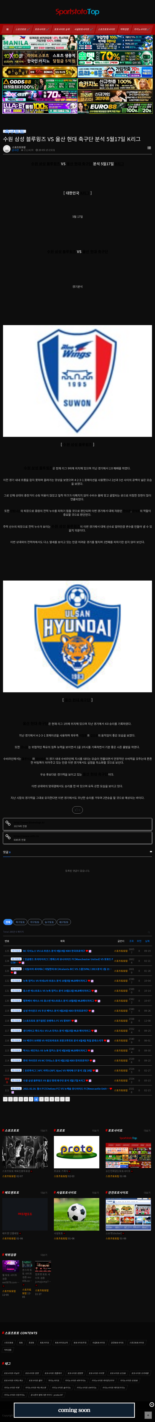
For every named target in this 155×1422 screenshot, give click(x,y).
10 (57, 1099)
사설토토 (58, 1233)
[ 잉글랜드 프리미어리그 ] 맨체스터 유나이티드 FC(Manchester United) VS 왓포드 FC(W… (62, 960)
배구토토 (63, 922)
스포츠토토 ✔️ (22, 29)
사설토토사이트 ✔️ (83, 29)
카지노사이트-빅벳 (12, 1387)
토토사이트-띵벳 (32, 1373)
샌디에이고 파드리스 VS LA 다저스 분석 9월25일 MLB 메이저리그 (57, 1030)
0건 (17, 150)
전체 (8, 922)
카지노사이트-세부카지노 (75, 1380)
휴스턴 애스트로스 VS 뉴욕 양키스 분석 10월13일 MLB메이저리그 (57, 990)
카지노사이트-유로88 (129, 1380)
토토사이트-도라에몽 (140, 1373)
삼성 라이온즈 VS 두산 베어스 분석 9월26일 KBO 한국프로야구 (56, 1010)
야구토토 (34, 922)
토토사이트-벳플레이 (53, 1373)
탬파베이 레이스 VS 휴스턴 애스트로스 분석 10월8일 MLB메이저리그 (59, 1000)
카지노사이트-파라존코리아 (103, 1380)
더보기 (44, 1130)
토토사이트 (115, 1130)
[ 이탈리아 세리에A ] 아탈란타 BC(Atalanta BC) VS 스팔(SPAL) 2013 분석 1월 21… (67, 969)
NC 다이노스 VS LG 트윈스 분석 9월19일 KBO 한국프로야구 (54, 951)
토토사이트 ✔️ (42, 29)
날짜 (147, 941)
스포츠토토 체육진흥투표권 (16, 1171)
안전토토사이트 (118, 1192)
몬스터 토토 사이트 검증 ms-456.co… (27, 1275)
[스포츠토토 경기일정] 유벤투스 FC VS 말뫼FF (47, 1020)
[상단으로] (148, 1415)
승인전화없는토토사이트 (118, 1171)
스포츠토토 (12, 1130)
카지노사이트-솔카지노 (61, 1387)
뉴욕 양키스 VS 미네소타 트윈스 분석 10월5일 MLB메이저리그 (55, 980)
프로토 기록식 (61, 1171)
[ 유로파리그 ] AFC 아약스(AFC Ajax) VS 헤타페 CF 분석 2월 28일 (57, 1070)
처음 (5, 1099)
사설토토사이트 (66, 1192)
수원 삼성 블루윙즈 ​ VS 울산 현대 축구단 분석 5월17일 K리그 (54, 1080)
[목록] (149, 147)
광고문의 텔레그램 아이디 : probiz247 (46, 1394)
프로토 (60, 1130)
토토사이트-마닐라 (12, 1373)
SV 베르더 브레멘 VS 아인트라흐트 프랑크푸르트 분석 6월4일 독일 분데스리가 (63, 1040)
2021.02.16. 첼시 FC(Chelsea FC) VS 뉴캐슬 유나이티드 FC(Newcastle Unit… (66, 1088)
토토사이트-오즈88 (118, 1373)
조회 (131, 941)
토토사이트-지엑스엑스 (13, 1380)
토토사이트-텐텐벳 (75, 1373)
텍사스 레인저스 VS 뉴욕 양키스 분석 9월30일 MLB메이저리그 (55, 1050)
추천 (139, 941)
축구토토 (20, 922)
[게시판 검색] (149, 931)
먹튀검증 (124, 29)
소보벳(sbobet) (114, 1233)
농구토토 (49, 922)
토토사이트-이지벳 (97, 1373)
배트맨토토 (12, 1192)
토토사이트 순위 (62, 29)
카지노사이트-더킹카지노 (14, 1394)
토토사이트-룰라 (36, 1380)
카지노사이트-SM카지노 (86, 1387)
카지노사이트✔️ (142, 29)
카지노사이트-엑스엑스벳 (35, 1387)
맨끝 (67, 1099)
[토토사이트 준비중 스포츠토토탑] (74, 1410)
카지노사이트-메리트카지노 (113, 1387)
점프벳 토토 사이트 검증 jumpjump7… (43, 1277)
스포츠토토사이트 (107, 29)
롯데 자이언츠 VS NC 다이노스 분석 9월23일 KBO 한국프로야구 (56, 1060)
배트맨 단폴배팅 (10, 1233)
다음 (62, 1099)
